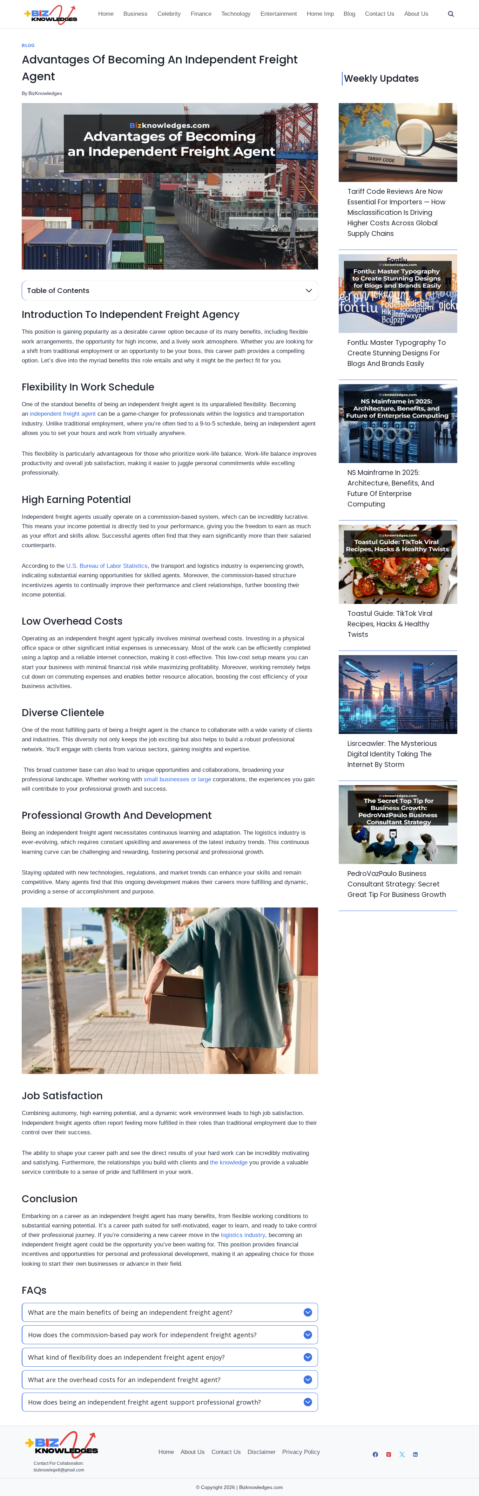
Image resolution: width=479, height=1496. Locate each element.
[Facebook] (375, 1454)
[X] (402, 1454)
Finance (201, 14)
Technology (236, 14)
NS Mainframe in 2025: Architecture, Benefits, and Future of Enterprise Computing (391, 488)
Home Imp (320, 14)
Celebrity (169, 14)
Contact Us (379, 14)
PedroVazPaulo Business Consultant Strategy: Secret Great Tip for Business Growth (397, 884)
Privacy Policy (301, 1452)
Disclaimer (262, 1452)
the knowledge (229, 1162)
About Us (416, 14)
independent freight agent (63, 413)
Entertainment (279, 14)
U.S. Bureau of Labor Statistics (107, 566)
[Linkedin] (415, 1454)
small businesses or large (177, 779)
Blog (349, 14)
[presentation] (398, 142)
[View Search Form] (451, 14)
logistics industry (243, 1235)
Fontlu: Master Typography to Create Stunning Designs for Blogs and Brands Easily (397, 353)
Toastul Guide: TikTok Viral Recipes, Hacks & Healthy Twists (390, 624)
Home (106, 14)
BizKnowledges (45, 93)
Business (135, 14)
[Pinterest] (389, 1454)
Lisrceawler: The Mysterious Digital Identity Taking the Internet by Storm (392, 754)
